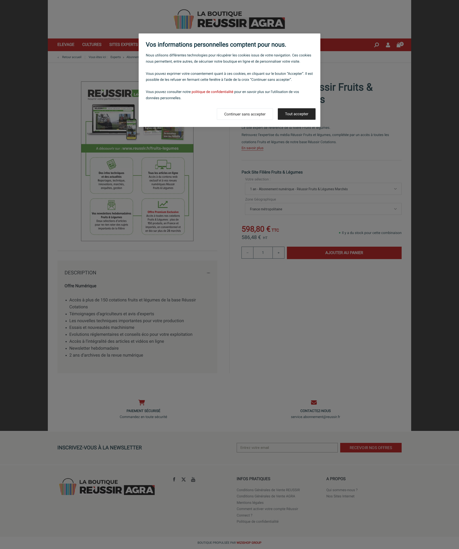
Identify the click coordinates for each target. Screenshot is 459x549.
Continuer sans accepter (245, 114)
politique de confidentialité (212, 92)
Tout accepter (296, 114)
